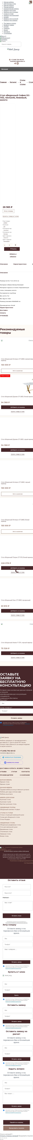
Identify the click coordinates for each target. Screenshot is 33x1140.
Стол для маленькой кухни (8, 827)
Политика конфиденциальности (21, 861)
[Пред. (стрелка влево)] (0, 1139)
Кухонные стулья (5, 802)
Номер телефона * (6, 708)
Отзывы (6, 27)
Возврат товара (9, 25)
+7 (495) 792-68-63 (17, 59)
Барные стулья (5, 784)
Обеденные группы (7, 807)
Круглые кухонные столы (8, 804)
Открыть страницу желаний (9, 1136)
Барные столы (4, 782)
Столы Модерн (5, 819)
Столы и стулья (8, 14)
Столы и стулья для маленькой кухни (12, 815)
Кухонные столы (5, 799)
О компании (8, 33)
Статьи (14, 771)
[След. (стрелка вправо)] (2, 1139)
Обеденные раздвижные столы (10, 825)
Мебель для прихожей (11, 15)
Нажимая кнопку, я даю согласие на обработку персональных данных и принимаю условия (16, 724)
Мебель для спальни (10, 20)
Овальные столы (5, 834)
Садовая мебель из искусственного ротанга (14, 790)
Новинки (7, 28)
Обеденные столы (10, 4)
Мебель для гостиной (11, 19)
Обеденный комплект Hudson (10, 809)
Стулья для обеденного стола (10, 817)
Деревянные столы (6, 829)
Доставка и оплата (10, 23)
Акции (6, 30)
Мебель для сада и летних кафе (10, 792)
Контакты (7, 32)
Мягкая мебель (9, 2)
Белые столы (4, 836)
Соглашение (28, 863)
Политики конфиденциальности (13, 968)
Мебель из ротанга (6, 794)
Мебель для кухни (10, 10)
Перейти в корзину (16, 1122)
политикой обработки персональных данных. (16, 922)
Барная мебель (9, 5)
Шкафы (6, 17)
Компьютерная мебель (11, 9)
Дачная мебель (9, 7)
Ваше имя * (3, 700)
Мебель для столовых (11, 12)
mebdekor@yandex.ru (17, 61)
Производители (6, 775)
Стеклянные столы (6, 831)
